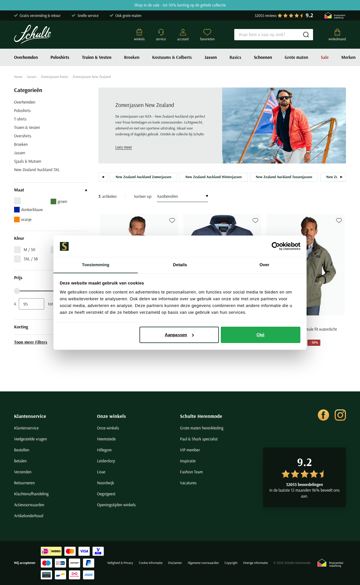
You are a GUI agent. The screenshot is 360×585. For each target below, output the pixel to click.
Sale (325, 57)
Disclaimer (175, 563)
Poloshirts (60, 57)
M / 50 (29, 249)
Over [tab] (264, 264)
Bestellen (21, 449)
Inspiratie (188, 460)
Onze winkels (111, 416)
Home (18, 77)
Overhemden (26, 57)
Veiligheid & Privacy (120, 563)
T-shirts (20, 119)
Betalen (20, 460)
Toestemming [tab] (95, 264)
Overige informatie (255, 563)
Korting (21, 327)
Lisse (101, 471)
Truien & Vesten (96, 57)
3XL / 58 (31, 258)
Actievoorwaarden (29, 504)
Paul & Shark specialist (199, 438)
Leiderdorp (106, 460)
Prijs (18, 278)
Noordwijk (105, 482)
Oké (260, 334)
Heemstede (106, 438)
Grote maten (296, 57)
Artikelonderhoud (28, 515)
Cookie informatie (150, 563)
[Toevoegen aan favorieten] (172, 220)
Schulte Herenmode (201, 416)
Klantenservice (30, 416)
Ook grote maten (128, 15)
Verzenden (23, 471)
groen (62, 201)
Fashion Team (191, 471)
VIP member (190, 449)
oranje (26, 219)
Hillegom (104, 449)
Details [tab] (180, 264)
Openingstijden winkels (116, 504)
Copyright (230, 563)
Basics (235, 57)
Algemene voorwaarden (203, 563)
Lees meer (123, 147)
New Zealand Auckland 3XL (37, 169)
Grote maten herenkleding (201, 428)
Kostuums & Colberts (172, 57)
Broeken (132, 57)
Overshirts (22, 135)
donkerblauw (32, 209)
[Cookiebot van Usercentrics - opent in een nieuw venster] (275, 246)
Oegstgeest (106, 493)
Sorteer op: (143, 196)
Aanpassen (176, 334)
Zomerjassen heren (54, 77)
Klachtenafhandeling (31, 493)
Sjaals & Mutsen (27, 161)
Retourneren (24, 482)
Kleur (19, 238)
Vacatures (188, 482)
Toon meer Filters (30, 342)
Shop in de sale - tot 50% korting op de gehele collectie (180, 5)
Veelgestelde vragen (30, 438)
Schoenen (263, 57)
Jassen (210, 57)
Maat (19, 190)
